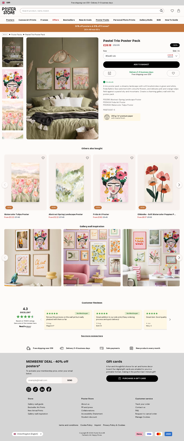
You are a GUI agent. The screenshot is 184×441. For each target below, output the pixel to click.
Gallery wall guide (35, 404)
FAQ (137, 410)
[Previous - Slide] (5, 185)
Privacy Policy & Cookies (114, 425)
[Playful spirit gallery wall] (32, 257)
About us (85, 404)
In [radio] (179, 51)
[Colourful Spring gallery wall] (151, 257)
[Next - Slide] (179, 185)
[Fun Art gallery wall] (91, 257)
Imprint (98, 425)
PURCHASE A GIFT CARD (134, 378)
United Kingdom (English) (27, 434)
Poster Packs (16, 34)
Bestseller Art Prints (36, 407)
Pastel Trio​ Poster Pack (35, 34)
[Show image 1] (12, 52)
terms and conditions (68, 425)
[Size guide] (109, 73)
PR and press (87, 407)
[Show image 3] (12, 115)
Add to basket (141, 64)
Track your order (142, 404)
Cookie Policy (86, 425)
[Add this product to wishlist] (173, 73)
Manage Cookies (142, 417)
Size (105, 51)
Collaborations (87, 410)
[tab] (172, 11)
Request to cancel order (146, 414)
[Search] (161, 10)
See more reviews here (92, 336)
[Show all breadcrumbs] (5, 34)
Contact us (140, 407)
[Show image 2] (12, 84)
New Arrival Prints (35, 410)
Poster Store (98, 433)
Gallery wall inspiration (38, 414)
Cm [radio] (174, 51)
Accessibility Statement (92, 414)
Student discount (89, 417)
